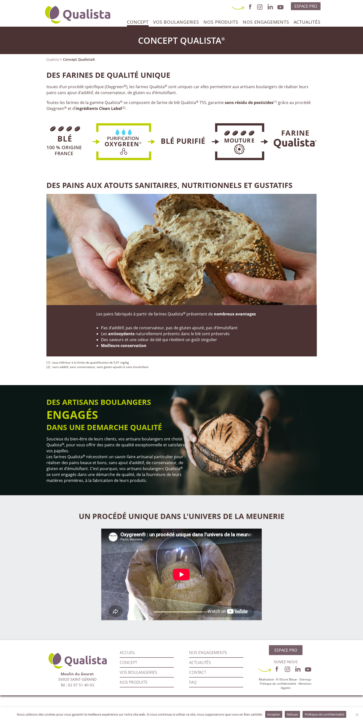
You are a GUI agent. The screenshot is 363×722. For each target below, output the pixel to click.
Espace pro (305, 6)
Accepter (273, 714)
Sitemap (305, 679)
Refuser (292, 714)
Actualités (307, 22)
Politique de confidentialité (278, 683)
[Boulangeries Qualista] (77, 13)
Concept (137, 22)
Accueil (127, 652)
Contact (197, 672)
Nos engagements (266, 22)
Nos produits (220, 22)
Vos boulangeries (176, 22)
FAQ (193, 682)
